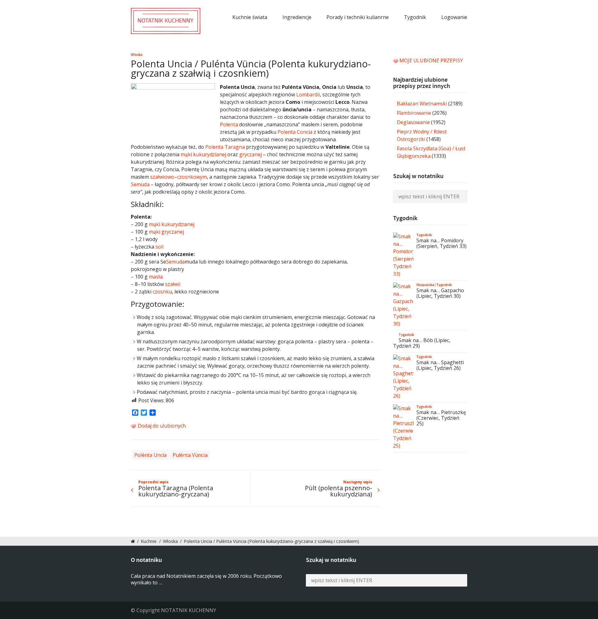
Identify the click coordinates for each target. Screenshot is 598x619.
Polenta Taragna (225, 146)
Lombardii (308, 94)
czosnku (162, 291)
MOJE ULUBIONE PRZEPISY (431, 60)
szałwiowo (162, 176)
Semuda (140, 184)
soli (159, 246)
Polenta (229, 124)
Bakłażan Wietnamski (422, 103)
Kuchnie (149, 541)
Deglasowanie (413, 122)
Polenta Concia (295, 131)
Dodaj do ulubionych (161, 425)
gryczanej (250, 154)
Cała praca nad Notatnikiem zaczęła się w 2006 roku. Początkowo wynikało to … (206, 579)
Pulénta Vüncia (190, 454)
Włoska (136, 54)
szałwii (172, 284)
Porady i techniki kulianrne (357, 17)
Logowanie (454, 17)
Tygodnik (415, 17)
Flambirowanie (414, 112)
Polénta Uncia (150, 454)
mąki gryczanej (166, 231)
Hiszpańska (425, 284)
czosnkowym (192, 176)
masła (156, 276)
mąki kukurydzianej (203, 154)
